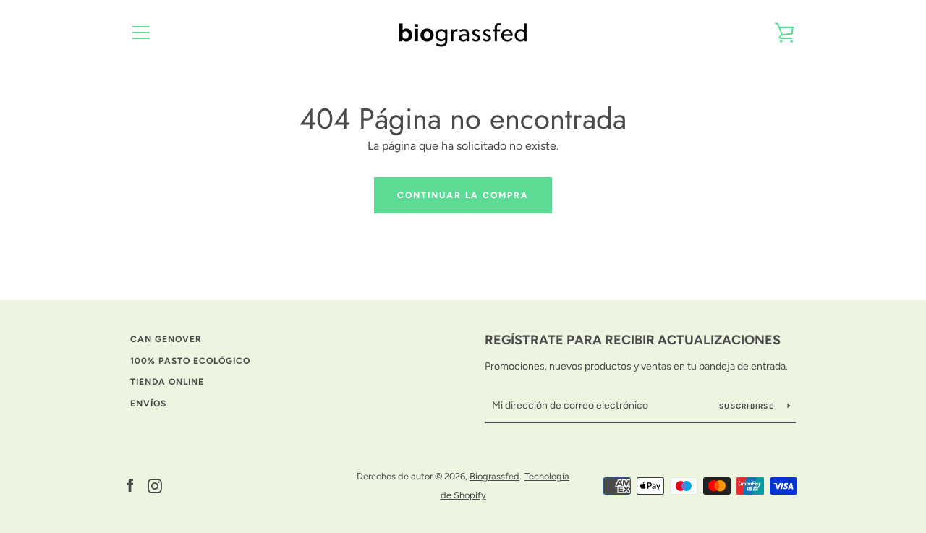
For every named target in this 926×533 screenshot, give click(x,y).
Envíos (148, 403)
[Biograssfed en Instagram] (155, 485)
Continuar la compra (463, 195)
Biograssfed (494, 476)
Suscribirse (747, 406)
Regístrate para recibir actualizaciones (633, 340)
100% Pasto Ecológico (190, 361)
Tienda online (167, 382)
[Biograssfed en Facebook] (130, 485)
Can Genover (166, 339)
